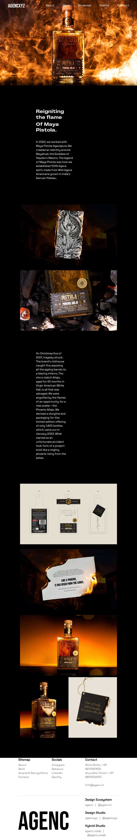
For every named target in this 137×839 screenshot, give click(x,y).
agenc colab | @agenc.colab (95, 833)
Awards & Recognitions (33, 773)
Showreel (84, 5)
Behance (57, 769)
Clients (104, 5)
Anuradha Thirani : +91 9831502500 (99, 775)
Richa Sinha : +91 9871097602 (96, 767)
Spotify (56, 777)
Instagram (58, 765)
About (50, 5)
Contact (123, 5)
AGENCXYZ (16, 6)
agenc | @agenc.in (98, 805)
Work (66, 5)
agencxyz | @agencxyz (101, 818)
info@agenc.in (94, 785)
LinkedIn (57, 773)
